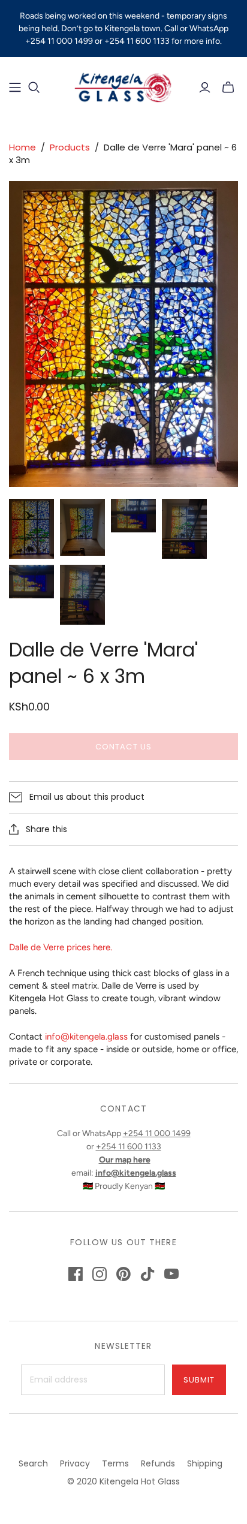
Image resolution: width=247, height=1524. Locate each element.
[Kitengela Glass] (123, 85)
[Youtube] (171, 1274)
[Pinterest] (123, 1274)
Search (33, 1463)
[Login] (204, 87)
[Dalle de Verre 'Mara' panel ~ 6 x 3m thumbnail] (31, 529)
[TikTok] (147, 1274)
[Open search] (34, 88)
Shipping (204, 1463)
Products (70, 147)
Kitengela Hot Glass (140, 1481)
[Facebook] (75, 1274)
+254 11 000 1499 (157, 1133)
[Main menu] (15, 88)
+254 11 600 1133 (128, 1147)
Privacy (75, 1463)
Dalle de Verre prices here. (60, 947)
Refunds (158, 1463)
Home (22, 147)
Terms (115, 1463)
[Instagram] (99, 1274)
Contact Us (123, 746)
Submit (199, 1380)
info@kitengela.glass (86, 1036)
